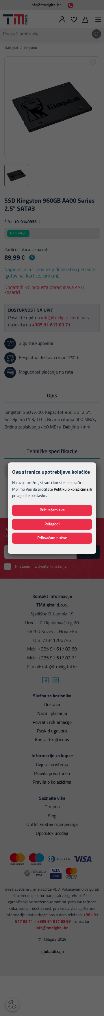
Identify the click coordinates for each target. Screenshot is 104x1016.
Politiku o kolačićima (71, 489)
